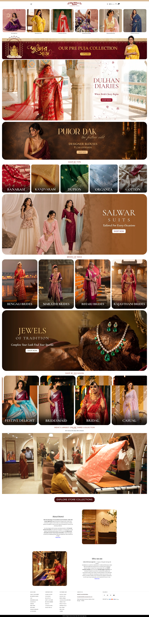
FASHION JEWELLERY (34, 609)
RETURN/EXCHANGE (34, 596)
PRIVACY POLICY (63, 603)
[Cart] (118, 4)
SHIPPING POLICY (63, 605)
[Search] (111, 4)
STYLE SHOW (47, 596)
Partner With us (48, 607)
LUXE (31, 598)
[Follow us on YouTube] (114, 595)
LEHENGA (32, 603)
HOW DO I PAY (63, 596)
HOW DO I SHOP (63, 594)
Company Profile (48, 605)
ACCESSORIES (33, 611)
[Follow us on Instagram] (107, 595)
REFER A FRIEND (63, 598)
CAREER (61, 611)
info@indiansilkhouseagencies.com (84, 596)
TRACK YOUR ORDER (34, 594)
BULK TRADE (62, 607)
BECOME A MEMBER (49, 601)
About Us (47, 603)
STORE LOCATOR (48, 594)
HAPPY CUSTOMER (49, 600)
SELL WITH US (48, 598)
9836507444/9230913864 (82, 594)
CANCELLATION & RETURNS (65, 600)
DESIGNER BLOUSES (34, 600)
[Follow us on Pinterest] (110, 595)
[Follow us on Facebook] (104, 595)
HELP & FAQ (62, 609)
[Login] (113, 4)
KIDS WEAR (32, 607)
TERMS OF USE (62, 601)
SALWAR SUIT (33, 601)
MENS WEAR (32, 605)
